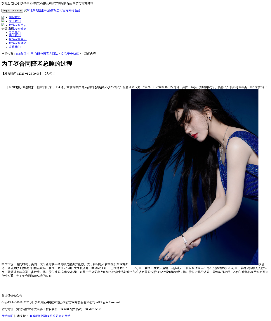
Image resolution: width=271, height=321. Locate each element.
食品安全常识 (18, 39)
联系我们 (15, 46)
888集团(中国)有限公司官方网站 (37, 53)
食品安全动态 (18, 43)
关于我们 (15, 35)
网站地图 (7, 316)
